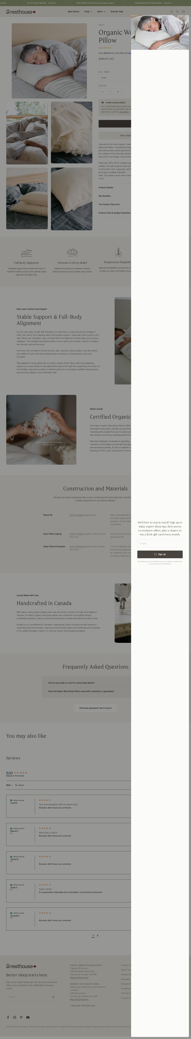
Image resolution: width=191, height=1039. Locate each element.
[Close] (183, 20)
